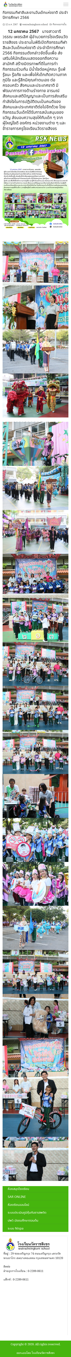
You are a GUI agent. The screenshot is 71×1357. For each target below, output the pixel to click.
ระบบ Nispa (15, 1228)
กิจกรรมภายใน (60, 24)
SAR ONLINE (17, 1197)
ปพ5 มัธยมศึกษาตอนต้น (23, 1220)
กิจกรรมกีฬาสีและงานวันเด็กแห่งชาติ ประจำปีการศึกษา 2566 (35, 15)
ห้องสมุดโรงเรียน (18, 1189)
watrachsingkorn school (35, 24)
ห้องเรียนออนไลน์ (18, 1205)
